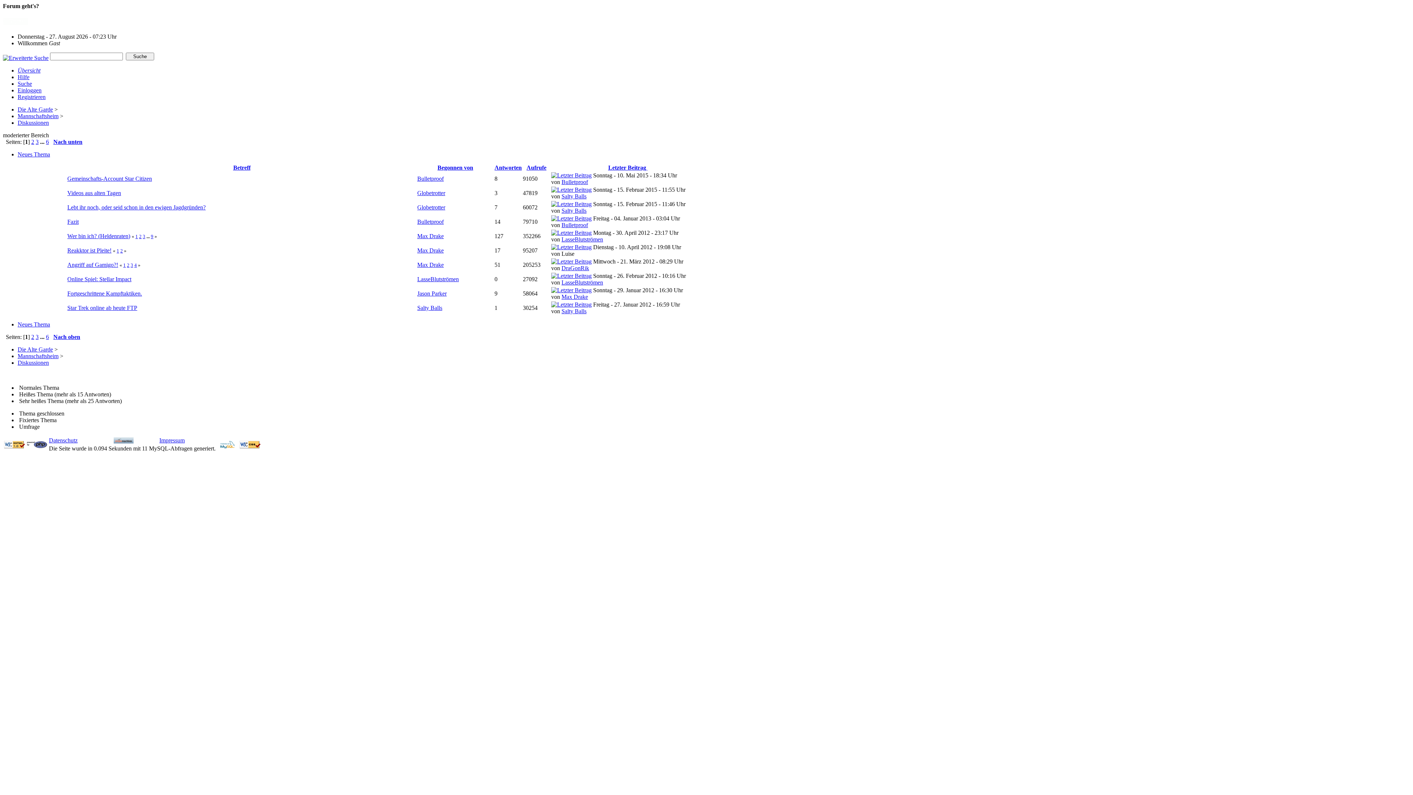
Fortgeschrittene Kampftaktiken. (104, 293)
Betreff (242, 168)
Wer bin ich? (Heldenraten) (98, 236)
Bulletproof (430, 179)
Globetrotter (431, 193)
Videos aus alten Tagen (94, 193)
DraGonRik (575, 268)
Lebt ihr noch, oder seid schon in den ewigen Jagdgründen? (136, 207)
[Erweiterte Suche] (26, 56)
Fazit (73, 222)
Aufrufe (536, 168)
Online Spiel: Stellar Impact (99, 279)
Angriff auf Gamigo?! (92, 265)
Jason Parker (432, 293)
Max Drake (430, 236)
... (43, 142)
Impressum (172, 440)
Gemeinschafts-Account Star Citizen (109, 179)
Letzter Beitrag (628, 168)
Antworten (508, 168)
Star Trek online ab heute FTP (102, 308)
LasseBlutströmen (582, 239)
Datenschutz (63, 440)
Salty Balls (574, 196)
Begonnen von (455, 168)
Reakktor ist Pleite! (89, 250)
